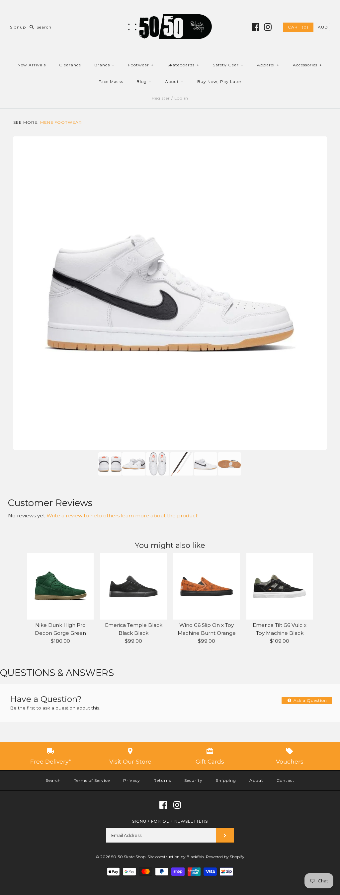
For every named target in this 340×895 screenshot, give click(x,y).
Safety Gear (228, 64)
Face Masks (111, 81)
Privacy (131, 780)
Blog (143, 81)
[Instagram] (268, 27)
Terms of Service (92, 780)
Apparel (268, 64)
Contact (286, 780)
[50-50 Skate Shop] (170, 10)
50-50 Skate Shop (128, 856)
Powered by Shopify (225, 856)
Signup (18, 27)
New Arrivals (32, 64)
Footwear (141, 64)
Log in (181, 98)
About (174, 81)
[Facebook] (255, 27)
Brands (104, 64)
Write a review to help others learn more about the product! (122, 515)
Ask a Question (309, 700)
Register (161, 98)
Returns (162, 780)
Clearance (70, 64)
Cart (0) (298, 27)
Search (53, 780)
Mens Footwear (61, 122)
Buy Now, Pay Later (219, 81)
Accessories (307, 64)
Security (193, 780)
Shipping (226, 780)
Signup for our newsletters (170, 821)
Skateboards (183, 64)
